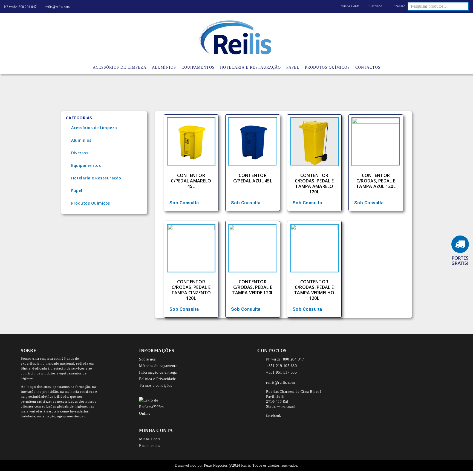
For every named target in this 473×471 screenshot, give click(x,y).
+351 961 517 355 (281, 372)
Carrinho (375, 6)
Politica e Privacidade (157, 379)
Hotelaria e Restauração (96, 178)
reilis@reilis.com (57, 7)
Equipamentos (86, 165)
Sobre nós (147, 359)
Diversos (79, 152)
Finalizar (398, 6)
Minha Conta (349, 6)
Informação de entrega (158, 372)
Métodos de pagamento (158, 366)
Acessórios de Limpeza (94, 127)
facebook (273, 416)
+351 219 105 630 (281, 366)
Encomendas (149, 446)
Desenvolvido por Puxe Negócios (201, 465)
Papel (76, 190)
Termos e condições (155, 385)
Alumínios (81, 140)
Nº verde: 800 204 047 (20, 7)
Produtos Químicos (90, 203)
